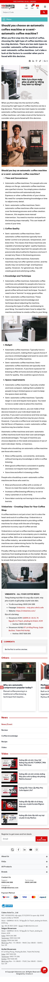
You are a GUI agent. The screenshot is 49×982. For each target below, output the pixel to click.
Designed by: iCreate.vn (24, 974)
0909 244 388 (11, 936)
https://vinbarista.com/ (25, 611)
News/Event (6, 724)
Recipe (4, 741)
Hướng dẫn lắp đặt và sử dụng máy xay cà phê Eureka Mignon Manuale (31, 804)
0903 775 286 (15, 956)
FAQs (3, 862)
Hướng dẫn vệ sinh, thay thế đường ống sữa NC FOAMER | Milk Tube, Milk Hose (32, 762)
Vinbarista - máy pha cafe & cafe (30, 608)
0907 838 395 (11, 954)
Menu (8, 19)
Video (4, 747)
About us (5, 856)
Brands (4, 872)
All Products (6, 867)
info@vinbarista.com (30, 926)
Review (4, 730)
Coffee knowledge (9, 736)
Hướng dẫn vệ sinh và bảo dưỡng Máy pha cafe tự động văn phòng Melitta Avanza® (32, 776)
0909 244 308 (15, 938)
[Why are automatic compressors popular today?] (18, 671)
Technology (30, 881)
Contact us (9, 887)
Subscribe (41, 840)
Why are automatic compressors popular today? (18, 686)
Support (7, 881)
